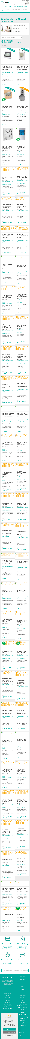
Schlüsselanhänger (22, 1007)
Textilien (22, 1012)
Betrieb (22, 981)
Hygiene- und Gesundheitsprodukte (7, 1005)
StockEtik (3, 14)
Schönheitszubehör (7, 1008)
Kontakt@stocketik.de (21, 6)
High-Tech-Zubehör (22, 1010)
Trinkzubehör (23, 995)
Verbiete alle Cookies (9, 1032)
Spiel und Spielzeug (22, 1016)
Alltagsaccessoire (8, 998)
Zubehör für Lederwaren (22, 1005)
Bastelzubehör (22, 997)
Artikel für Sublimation (22, 1023)
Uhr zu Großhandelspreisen (15, 15)
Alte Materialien (22, 1014)
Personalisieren (9, 1035)
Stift (22, 1000)
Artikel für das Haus (22, 1004)
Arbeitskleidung (22, 1025)
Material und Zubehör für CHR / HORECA (22, 1018)
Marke (22, 1022)
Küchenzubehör (22, 998)
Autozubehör (7, 995)
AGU (22, 986)
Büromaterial (7, 997)
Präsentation (22, 979)
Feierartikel (22, 1020)
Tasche (22, 1009)
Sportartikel (7, 1002)
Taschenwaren (7, 1006)
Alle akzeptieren (9, 1029)
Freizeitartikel (7, 1000)
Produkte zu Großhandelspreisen (14, 14)
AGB (22, 984)
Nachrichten (22, 982)
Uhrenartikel (4, 15)
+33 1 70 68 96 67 (8, 6)
